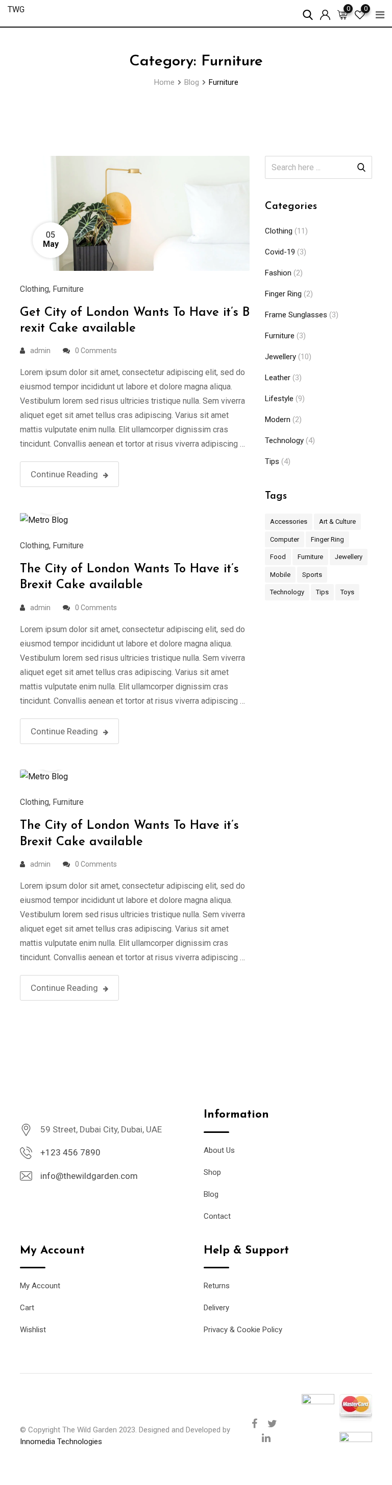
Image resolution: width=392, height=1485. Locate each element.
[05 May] (135, 213)
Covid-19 (280, 252)
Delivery (216, 1307)
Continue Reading (64, 474)
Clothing (34, 289)
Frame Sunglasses (296, 314)
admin (40, 350)
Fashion (278, 272)
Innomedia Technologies (61, 1441)
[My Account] (325, 12)
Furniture (68, 289)
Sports (312, 574)
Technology (284, 440)
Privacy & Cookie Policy (243, 1329)
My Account (40, 1285)
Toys (347, 592)
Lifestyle (279, 398)
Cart (27, 1307)
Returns (217, 1285)
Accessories (288, 521)
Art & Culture (337, 521)
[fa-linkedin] (266, 1438)
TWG (16, 9)
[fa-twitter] (272, 1424)
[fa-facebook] (254, 1424)
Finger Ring (283, 293)
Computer (284, 539)
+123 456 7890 (70, 1152)
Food (278, 557)
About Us (219, 1150)
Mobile (280, 574)
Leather (277, 377)
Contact (217, 1216)
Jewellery (280, 356)
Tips (272, 461)
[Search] (307, 12)
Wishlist (33, 1329)
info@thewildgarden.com (89, 1176)
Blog (211, 1194)
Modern (277, 419)
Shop (212, 1172)
